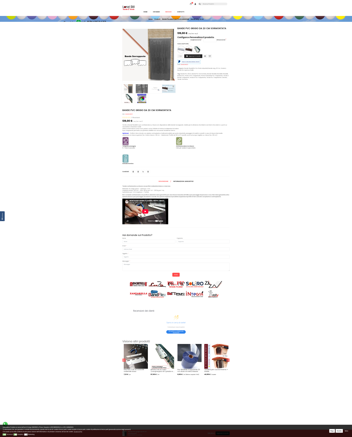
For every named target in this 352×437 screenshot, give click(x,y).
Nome (124, 238)
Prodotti (157, 19)
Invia (176, 274)
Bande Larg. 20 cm (197, 19)
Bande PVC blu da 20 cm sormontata (220, 370)
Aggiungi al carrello (194, 56)
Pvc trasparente (217, 76)
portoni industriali (206, 76)
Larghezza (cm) (195, 40)
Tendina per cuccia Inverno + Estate (168, 370)
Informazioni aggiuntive (183, 181)
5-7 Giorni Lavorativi (129, 147)
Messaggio (125, 261)
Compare (205, 56)
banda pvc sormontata (199, 74)
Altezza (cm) (221, 40)
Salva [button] (346, 431)
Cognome (180, 238)
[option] (148, 54)
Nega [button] (332, 431)
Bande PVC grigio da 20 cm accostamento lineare (194, 370)
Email (124, 246)
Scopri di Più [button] (78, 431)
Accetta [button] (339, 431)
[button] (4, 435)
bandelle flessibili (222, 74)
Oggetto (124, 254)
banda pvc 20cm (185, 74)
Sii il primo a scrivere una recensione (176, 332)
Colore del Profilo (183, 44)
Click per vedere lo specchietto (186, 147)
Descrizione (163, 181)
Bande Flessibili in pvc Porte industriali (175, 19)
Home (150, 19)
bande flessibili (211, 74)
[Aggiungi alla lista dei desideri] (210, 56)
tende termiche (182, 79)
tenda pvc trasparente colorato (216, 77)
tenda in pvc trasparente (198, 77)
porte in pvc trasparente (192, 76)
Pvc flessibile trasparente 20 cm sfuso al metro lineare (140, 370)
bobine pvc (180, 76)
